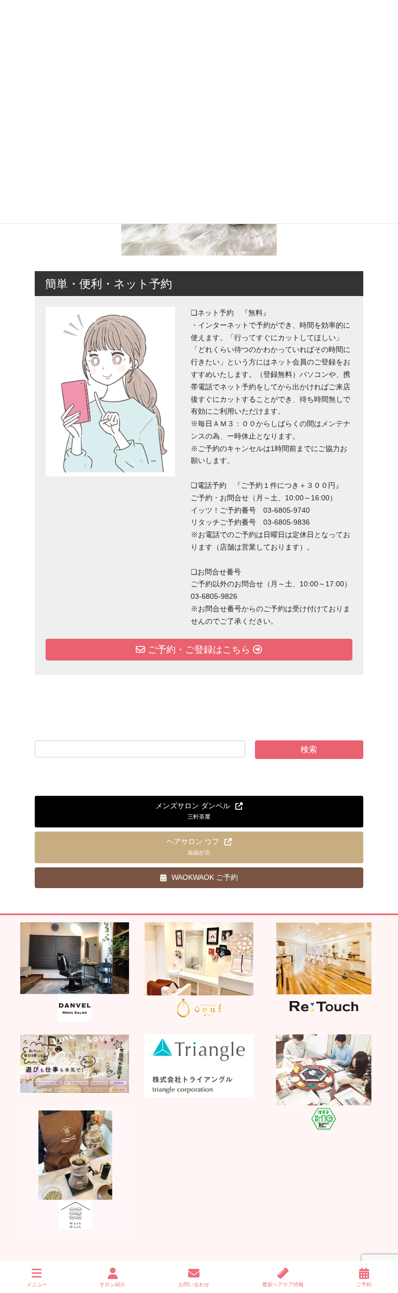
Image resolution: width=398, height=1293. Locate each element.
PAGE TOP (381, 1246)
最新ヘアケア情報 (283, 1284)
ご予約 (364, 1284)
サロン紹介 (112, 1284)
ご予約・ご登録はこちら (199, 649)
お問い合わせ (193, 1284)
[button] (199, 811)
